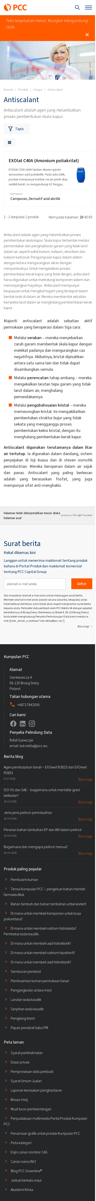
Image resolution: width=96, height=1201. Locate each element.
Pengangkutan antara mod (31, 990)
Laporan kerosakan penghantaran (36, 1090)
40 (86, 217)
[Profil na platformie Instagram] (32, 723)
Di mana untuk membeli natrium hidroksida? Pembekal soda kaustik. (40, 931)
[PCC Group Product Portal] (15, 7)
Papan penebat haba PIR (29, 1027)
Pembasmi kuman (24, 879)
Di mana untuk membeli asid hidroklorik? (41, 943)
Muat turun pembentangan (31, 1109)
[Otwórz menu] (88, 7)
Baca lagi (83, 626)
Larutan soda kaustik (26, 999)
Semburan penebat (26, 971)
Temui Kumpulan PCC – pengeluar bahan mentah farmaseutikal (44, 892)
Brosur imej (19, 1099)
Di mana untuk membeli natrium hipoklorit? (43, 952)
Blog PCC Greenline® (26, 1170)
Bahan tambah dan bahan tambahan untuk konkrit (48, 904)
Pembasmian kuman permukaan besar (40, 980)
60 (90, 217)
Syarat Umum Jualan (26, 1080)
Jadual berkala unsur (26, 1180)
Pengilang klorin (23, 1018)
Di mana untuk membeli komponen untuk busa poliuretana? (42, 916)
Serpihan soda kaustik (27, 1008)
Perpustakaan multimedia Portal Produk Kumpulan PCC (45, 1121)
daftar (81, 583)
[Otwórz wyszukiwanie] (77, 7)
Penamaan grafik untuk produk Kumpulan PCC (45, 1133)
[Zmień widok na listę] (9, 142)
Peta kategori (21, 1142)
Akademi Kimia (22, 1189)
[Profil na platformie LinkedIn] (22, 723)
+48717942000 (28, 704)
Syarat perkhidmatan (27, 1052)
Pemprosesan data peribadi (32, 1071)
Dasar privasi (20, 1062)
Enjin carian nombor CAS (29, 1152)
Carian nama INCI (23, 1161)
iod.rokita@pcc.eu (33, 745)
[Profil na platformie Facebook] (13, 723)
